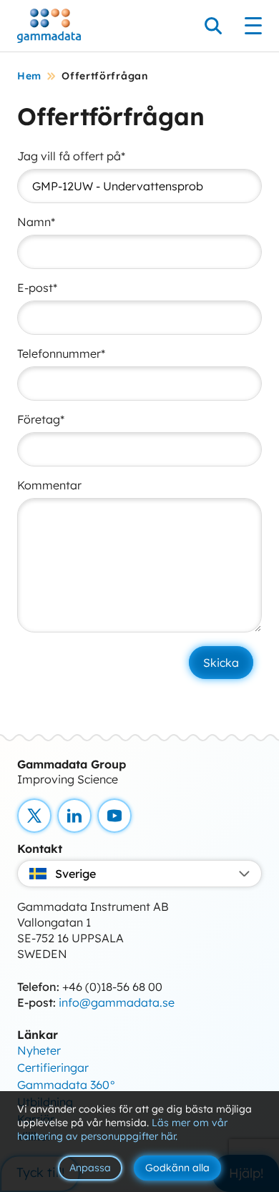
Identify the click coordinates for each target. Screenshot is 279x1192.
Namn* (36, 222)
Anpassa (90, 1167)
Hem (29, 75)
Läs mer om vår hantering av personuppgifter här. (122, 1129)
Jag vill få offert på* (71, 156)
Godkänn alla (177, 1167)
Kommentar (49, 485)
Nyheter (39, 1050)
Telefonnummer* (61, 353)
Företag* (40, 419)
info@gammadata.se (117, 1002)
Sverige (75, 873)
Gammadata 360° (66, 1085)
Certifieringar (53, 1067)
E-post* (37, 287)
